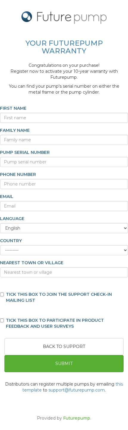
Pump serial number (25, 152)
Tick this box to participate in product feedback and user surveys (55, 323)
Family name (15, 130)
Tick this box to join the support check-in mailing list (59, 297)
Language (12, 218)
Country (11, 240)
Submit (64, 363)
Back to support (64, 346)
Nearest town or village (31, 262)
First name (13, 108)
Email (6, 196)
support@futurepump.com (77, 390)
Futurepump (76, 418)
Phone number (18, 174)
